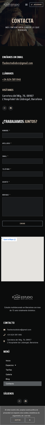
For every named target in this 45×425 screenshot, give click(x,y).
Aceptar (17, 420)
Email (4, 156)
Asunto (5, 182)
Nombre (5, 131)
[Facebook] (10, 108)
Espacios (10, 365)
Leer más (27, 416)
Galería (9, 374)
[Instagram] (4, 108)
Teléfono (6, 169)
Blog (8, 379)
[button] (26, 4)
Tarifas (9, 370)
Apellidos (6, 143)
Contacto (10, 383)
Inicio (8, 360)
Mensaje (5, 195)
